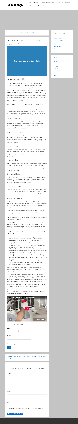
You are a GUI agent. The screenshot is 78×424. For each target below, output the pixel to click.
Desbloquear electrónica (64, 2)
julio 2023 (55, 73)
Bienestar (49, 8)
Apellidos (22, 332)
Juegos (30, 5)
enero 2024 (56, 66)
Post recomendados (47, 421)
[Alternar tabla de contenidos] (22, 79)
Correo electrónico (11, 397)
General (63, 8)
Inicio (30, 2)
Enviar (9, 347)
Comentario (10, 373)
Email (9, 335)
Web (8, 402)
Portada (18, 32)
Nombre (9, 332)
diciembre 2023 (57, 68)
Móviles (53, 5)
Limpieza (57, 8)
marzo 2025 (56, 63)
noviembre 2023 (57, 70)
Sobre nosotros (24, 421)
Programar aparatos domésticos (37, 8)
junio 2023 (56, 75)
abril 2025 (55, 61)
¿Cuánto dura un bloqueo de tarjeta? (61, 40)
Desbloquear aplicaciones (49, 2)
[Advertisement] (39, 19)
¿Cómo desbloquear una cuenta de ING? (62, 42)
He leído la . (17, 344)
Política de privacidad (37, 421)
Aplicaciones (37, 2)
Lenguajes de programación (42, 5)
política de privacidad (19, 344)
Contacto (30, 421)
